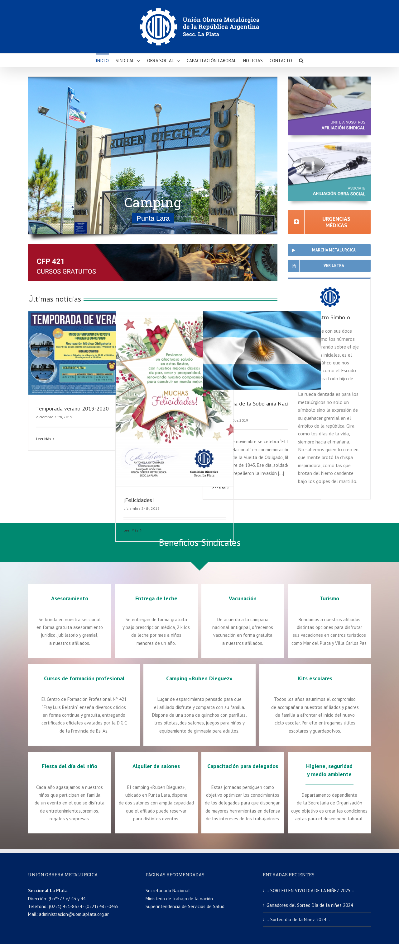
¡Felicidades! (138, 500)
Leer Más (43, 438)
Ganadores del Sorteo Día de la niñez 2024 (310, 905)
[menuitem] (106, 60)
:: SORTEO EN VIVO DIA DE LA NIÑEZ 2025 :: (310, 890)
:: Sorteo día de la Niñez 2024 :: (298, 919)
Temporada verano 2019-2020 (72, 408)
